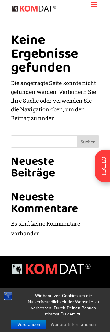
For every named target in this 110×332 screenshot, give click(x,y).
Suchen (88, 142)
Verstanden (28, 324)
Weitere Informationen (73, 324)
